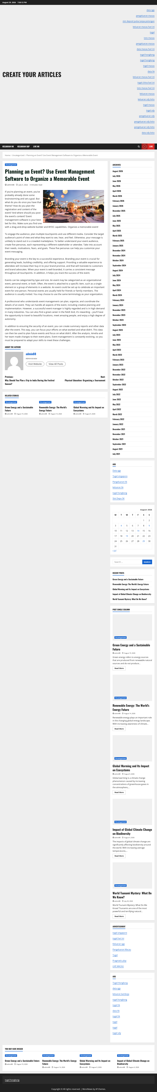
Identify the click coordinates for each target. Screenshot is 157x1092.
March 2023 (117, 354)
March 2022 (117, 414)
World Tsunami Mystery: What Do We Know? (130, 599)
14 (138, 530)
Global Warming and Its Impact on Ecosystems (88, 409)
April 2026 (117, 190)
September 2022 (119, 384)
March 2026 (117, 195)
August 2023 (118, 329)
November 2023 (119, 315)
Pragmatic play (119, 960)
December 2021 (119, 429)
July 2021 (116, 453)
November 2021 (119, 434)
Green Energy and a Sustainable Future (19, 409)
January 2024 (118, 305)
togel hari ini (118, 938)
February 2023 (118, 359)
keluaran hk (118, 487)
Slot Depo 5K (118, 498)
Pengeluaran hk (120, 481)
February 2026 (118, 200)
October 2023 (118, 319)
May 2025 (116, 225)
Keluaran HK (8, 146)
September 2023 (119, 324)
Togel (115, 955)
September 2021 (119, 444)
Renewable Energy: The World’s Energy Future (53, 409)
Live (151, 146)
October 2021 (118, 439)
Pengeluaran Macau (122, 949)
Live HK (36, 146)
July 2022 (116, 394)
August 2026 (118, 171)
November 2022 (119, 374)
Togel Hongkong (120, 982)
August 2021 (118, 449)
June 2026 (117, 181)
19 (127, 536)
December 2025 (119, 210)
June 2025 (117, 220)
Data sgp (117, 470)
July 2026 (116, 176)
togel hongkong (120, 493)
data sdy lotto (148, 132)
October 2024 (118, 260)
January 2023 (118, 364)
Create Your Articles (31, 74)
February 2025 (118, 240)
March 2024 (117, 295)
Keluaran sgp (119, 943)
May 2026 (116, 185)
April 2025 (117, 230)
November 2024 (119, 255)
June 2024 (117, 280)
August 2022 (118, 389)
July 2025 (116, 215)
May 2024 (116, 285)
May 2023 (116, 344)
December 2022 (119, 369)
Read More (120, 668)
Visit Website (35, 363)
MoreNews (87, 1089)
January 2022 (118, 424)
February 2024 (118, 300)
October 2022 (118, 379)
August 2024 (118, 270)
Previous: (29, 380)
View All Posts (56, 363)
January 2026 (118, 205)
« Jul (114, 550)
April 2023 (117, 349)
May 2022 (116, 404)
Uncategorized (11, 165)
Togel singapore (120, 476)
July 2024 (116, 275)
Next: (85, 378)
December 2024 (119, 250)
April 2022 (117, 409)
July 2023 (116, 334)
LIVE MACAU (118, 966)
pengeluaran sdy (147, 116)
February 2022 (118, 419)
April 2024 (117, 290)
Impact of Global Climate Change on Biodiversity (132, 594)
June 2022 (117, 399)
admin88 (10, 185)
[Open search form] (139, 146)
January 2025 (118, 245)
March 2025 (117, 235)
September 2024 (119, 265)
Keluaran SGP (23, 146)
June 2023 (117, 339)
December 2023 (119, 310)
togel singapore (120, 932)
